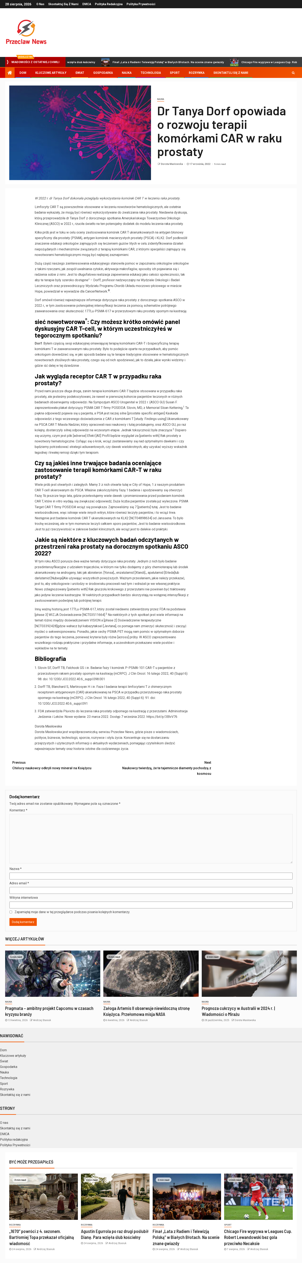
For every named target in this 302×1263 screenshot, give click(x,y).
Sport (175, 72)
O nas (40, 4)
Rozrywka (196, 72)
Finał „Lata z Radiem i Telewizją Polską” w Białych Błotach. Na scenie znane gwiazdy (132, 62)
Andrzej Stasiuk (42, 1020)
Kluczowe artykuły (50, 72)
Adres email (19, 883)
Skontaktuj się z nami (63, 4)
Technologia (151, 72)
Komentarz (18, 810)
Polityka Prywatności (141, 4)
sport (228, 1225)
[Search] (293, 73)
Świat (79, 72)
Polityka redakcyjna (109, 4)
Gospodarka (103, 72)
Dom (23, 72)
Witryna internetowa (23, 898)
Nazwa (15, 869)
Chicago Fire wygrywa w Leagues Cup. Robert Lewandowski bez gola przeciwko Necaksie (258, 1237)
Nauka (126, 72)
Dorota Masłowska (172, 164)
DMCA (86, 4)
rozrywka (15, 1225)
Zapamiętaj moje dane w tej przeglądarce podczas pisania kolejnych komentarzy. (72, 912)
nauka (160, 99)
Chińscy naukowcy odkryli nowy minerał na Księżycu (51, 765)
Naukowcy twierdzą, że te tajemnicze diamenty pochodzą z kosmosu (166, 768)
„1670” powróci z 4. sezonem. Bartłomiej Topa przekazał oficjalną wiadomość (41, 1237)
